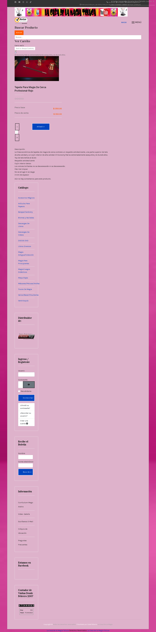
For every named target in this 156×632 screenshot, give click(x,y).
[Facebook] (15, 2)
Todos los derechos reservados (64, 624)
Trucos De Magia (25, 289)
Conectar (28, 398)
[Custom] (30, 2)
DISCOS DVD (23, 241)
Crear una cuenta (24, 422)
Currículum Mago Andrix (25, 504)
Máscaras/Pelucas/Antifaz (29, 283)
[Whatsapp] (27, 2)
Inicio (124, 22)
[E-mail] (62, 53)
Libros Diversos (24, 246)
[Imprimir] (62, 51)
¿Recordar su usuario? (25, 414)
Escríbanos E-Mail (25, 521)
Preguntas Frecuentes (22, 542)
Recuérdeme (26, 391)
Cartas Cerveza (119, 1)
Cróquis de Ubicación (22, 531)
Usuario (21, 371)
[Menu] (136, 22)
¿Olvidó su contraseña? (25, 406)
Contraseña (22, 380)
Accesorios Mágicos (26, 198)
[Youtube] (19, 2)
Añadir (41, 127)
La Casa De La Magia (105, 624)
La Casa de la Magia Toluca (58, 630)
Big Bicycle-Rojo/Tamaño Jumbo (138, 1)
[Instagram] (23, 2)
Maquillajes (23, 278)
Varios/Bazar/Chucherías (28, 295)
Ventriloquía (23, 301)
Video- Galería (24, 514)
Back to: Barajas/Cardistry (25, 48)
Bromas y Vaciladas (26, 218)
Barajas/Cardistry (25, 212)
